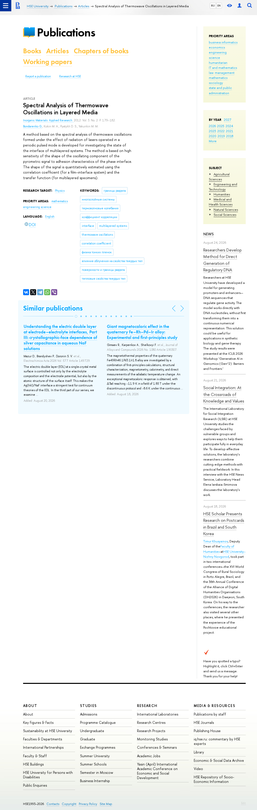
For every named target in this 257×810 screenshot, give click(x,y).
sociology (216, 82)
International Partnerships (43, 747)
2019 (221, 136)
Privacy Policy (88, 804)
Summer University (95, 755)
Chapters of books (101, 50)
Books (32, 50)
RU (213, 5)
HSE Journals (204, 722)
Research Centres (151, 722)
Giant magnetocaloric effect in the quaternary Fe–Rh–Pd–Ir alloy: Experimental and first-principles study (142, 332)
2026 (212, 126)
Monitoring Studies (152, 739)
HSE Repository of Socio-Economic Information (214, 779)
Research (147, 705)
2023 (212, 131)
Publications (66, 32)
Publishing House (207, 730)
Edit (243, 803)
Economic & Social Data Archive (219, 760)
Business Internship (95, 780)
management (224, 72)
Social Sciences (225, 214)
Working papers (47, 61)
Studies (88, 705)
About (30, 705)
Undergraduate (92, 730)
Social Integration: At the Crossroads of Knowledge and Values (223, 394)
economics (217, 47)
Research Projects (151, 730)
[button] (76, 316)
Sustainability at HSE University (47, 730)
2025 (220, 126)
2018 (229, 136)
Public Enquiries (35, 785)
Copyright (69, 804)
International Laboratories (157, 714)
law (211, 72)
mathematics (218, 77)
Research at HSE (70, 76)
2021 (229, 131)
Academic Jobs (148, 755)
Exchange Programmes (97, 747)
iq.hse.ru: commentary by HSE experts (217, 741)
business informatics (223, 42)
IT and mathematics (223, 67)
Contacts (52, 804)
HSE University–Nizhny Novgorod (224, 554)
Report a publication (38, 76)
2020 (212, 136)
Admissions (88, 714)
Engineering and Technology (223, 186)
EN (219, 5)
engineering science (37, 207)
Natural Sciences (226, 209)
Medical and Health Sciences (220, 202)
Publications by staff (210, 714)
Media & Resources (214, 705)
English (49, 217)
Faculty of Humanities (218, 548)
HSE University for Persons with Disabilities (48, 774)
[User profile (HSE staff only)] (239, 5)
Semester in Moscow (96, 772)
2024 (229, 126)
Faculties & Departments (42, 739)
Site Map (106, 804)
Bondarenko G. (32, 126)
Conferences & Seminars (157, 747)
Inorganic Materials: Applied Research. (48, 120)
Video (198, 768)
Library (199, 752)
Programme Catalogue (98, 722)
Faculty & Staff (35, 755)
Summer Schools (93, 764)
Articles (57, 50)
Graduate (87, 739)
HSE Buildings (33, 764)
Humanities (222, 194)
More (213, 141)
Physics (60, 191)
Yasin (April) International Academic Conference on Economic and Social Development (157, 771)
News (208, 234)
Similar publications (53, 308)
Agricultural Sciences (219, 176)
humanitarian (218, 62)
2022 (221, 131)
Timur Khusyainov (215, 541)
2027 (227, 119)
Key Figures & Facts (38, 722)
